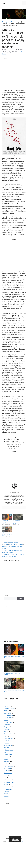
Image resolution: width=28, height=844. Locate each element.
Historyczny (8, 722)
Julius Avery (20, 544)
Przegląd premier (8, 766)
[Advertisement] (14, 73)
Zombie (7, 743)
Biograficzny (7, 713)
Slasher (7, 740)
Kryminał (6, 752)
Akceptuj (15, 840)
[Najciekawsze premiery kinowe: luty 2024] (7, 517)
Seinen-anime (8, 773)
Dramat (6, 720)
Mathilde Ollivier (14, 546)
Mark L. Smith (6, 546)
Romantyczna (9, 750)
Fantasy (6, 731)
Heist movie (8, 786)
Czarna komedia (8, 715)
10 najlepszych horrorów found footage (16, 522)
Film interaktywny (9, 734)
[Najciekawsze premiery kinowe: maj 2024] (7, 529)
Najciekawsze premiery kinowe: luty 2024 (7, 522)
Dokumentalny (8, 717)
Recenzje (13, 22)
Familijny (6, 729)
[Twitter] (15, 507)
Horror (5, 542)
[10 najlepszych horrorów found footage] (18, 517)
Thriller (6, 784)
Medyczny (8, 789)
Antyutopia (8, 780)
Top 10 (6, 793)
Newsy (6, 763)
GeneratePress (21, 842)
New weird (7, 761)
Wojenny (16, 542)
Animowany (7, 706)
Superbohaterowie (9, 782)
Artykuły (6, 710)
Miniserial (6, 757)
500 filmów (6, 3)
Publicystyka (7, 768)
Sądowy (7, 724)
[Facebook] (13, 507)
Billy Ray (6, 544)
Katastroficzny (8, 745)
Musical (6, 759)
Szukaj (6, 595)
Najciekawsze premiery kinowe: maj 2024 (6, 534)
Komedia (6, 747)
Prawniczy (8, 791)
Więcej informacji (15, 839)
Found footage (9, 738)
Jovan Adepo (12, 544)
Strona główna (6, 22)
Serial (5, 775)
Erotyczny (6, 727)
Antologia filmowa (9, 708)
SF (5, 777)
